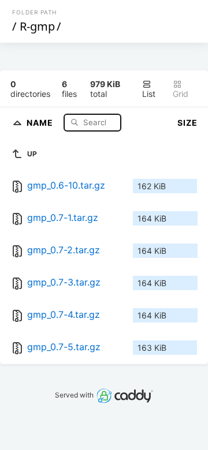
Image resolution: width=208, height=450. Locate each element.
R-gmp (37, 26)
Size (187, 122)
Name (41, 122)
